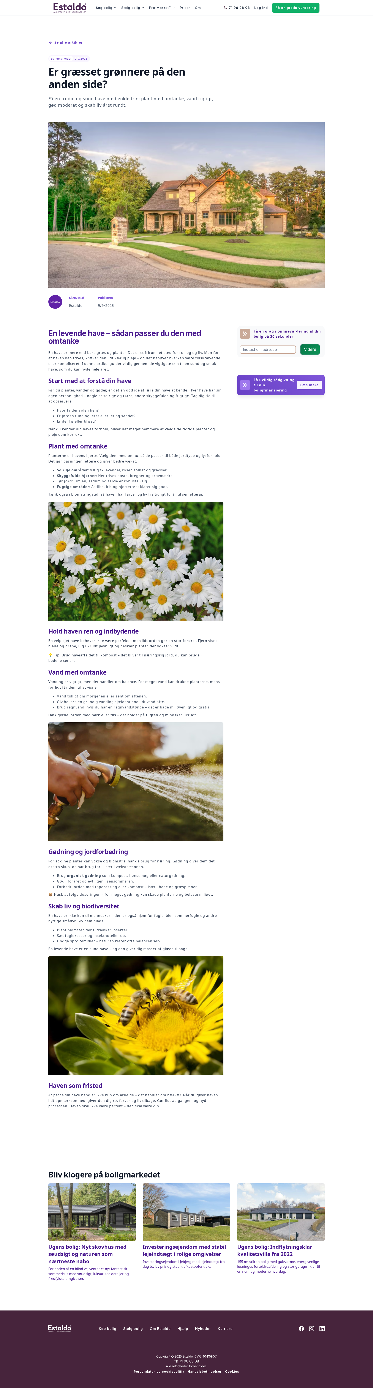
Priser (185, 8)
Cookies (232, 1371)
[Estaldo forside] (70, 8)
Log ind (261, 8)
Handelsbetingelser (205, 1371)
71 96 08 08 (239, 8)
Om (198, 8)
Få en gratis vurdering (296, 8)
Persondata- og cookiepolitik (159, 1371)
